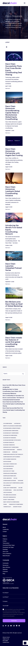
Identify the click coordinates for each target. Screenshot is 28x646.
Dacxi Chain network (8, 468)
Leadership (6, 529)
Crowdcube (14, 452)
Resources (5, 565)
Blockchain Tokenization (9, 444)
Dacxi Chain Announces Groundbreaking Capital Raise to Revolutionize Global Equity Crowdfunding (12, 112)
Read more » (7, 88)
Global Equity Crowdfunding (10, 487)
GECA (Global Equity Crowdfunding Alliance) (13, 482)
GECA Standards (7, 485)
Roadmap (5, 549)
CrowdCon (19, 449)
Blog (4, 573)
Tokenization (6, 543)
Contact (5, 531)
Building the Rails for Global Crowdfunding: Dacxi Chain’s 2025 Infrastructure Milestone (12, 391)
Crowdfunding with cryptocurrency (11, 456)
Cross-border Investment (9, 449)
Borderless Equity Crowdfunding (11, 447)
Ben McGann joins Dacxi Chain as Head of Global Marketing (14, 304)
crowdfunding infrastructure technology (13, 454)
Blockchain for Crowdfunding (10, 435)
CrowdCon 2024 (6, 452)
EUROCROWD (20, 480)
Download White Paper (9, 545)
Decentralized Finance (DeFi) (9, 475)
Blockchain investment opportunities (12, 440)
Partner (4, 541)
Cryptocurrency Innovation (9, 459)
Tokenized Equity (7, 506)
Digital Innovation (7, 478)
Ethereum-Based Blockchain (9, 480)
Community (6, 563)
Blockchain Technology (8, 442)
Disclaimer (5, 640)
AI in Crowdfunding (7, 423)
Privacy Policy (6, 637)
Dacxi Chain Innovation (8, 466)
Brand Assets (6, 555)
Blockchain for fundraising (9, 437)
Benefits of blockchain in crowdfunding (12, 425)
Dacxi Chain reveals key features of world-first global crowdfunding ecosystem (13, 342)
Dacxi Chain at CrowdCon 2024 (10, 463)
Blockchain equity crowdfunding (10, 433)
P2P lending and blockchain (9, 494)
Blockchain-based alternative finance (11, 428)
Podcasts (5, 571)
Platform (5, 539)
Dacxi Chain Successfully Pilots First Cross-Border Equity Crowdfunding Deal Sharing (14, 404)
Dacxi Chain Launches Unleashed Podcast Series (13, 267)
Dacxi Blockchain (7, 461)
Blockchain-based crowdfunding (10, 430)
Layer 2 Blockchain (7, 492)
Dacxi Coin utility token (8, 471)
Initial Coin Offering (18, 490)
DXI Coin (15, 478)
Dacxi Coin (5, 551)
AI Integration (17, 423)
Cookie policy (6, 642)
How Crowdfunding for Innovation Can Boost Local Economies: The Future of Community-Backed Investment (13, 397)
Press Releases (7, 553)
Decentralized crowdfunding (10, 473)
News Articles (6, 567)
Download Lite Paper (8, 547)
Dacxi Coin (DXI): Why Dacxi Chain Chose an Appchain (14, 386)
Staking (5, 504)
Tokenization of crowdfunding (16, 504)
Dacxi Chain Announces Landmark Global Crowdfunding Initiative (12, 191)
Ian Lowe (20, 487)
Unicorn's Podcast (17, 506)
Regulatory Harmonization (9, 497)
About (4, 527)
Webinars (5, 569)
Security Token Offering (8, 499)
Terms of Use (6, 639)
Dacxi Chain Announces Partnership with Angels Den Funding (14, 152)
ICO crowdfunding (7, 490)
